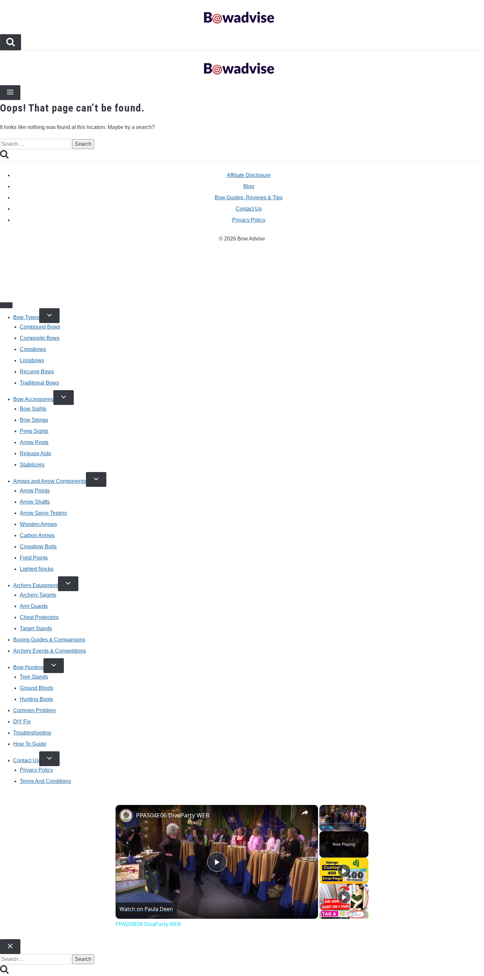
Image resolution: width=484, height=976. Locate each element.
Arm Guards (34, 606)
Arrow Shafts (35, 502)
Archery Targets (38, 595)
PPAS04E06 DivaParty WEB (172, 815)
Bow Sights (33, 409)
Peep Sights (34, 431)
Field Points (34, 558)
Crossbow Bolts (38, 546)
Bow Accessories (33, 399)
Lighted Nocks (36, 569)
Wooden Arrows (38, 524)
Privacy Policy (248, 220)
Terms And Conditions (45, 781)
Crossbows (33, 349)
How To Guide (29, 744)
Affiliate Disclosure (249, 175)
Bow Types (26, 317)
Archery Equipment (35, 585)
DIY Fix (22, 721)
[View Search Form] (10, 42)
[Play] (323, 827)
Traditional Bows (39, 383)
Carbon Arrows (37, 535)
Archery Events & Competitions (49, 651)
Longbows (32, 360)
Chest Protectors (39, 617)
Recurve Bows (37, 371)
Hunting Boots (36, 699)
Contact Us (249, 209)
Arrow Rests (34, 442)
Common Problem (34, 710)
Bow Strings (34, 420)
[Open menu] (10, 92)
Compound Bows (40, 327)
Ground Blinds (36, 688)
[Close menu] (6, 305)
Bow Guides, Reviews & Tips (248, 197)
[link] (126, 815)
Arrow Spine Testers (43, 513)
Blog (248, 186)
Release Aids (35, 453)
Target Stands (36, 628)
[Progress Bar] (342, 823)
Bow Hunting (28, 667)
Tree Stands (34, 677)
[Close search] (10, 946)
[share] (305, 812)
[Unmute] (331, 827)
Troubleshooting (32, 733)
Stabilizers (32, 464)
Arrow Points (35, 490)
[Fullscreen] (362, 827)
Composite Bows (40, 338)
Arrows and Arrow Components (49, 481)
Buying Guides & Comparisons (49, 639)
